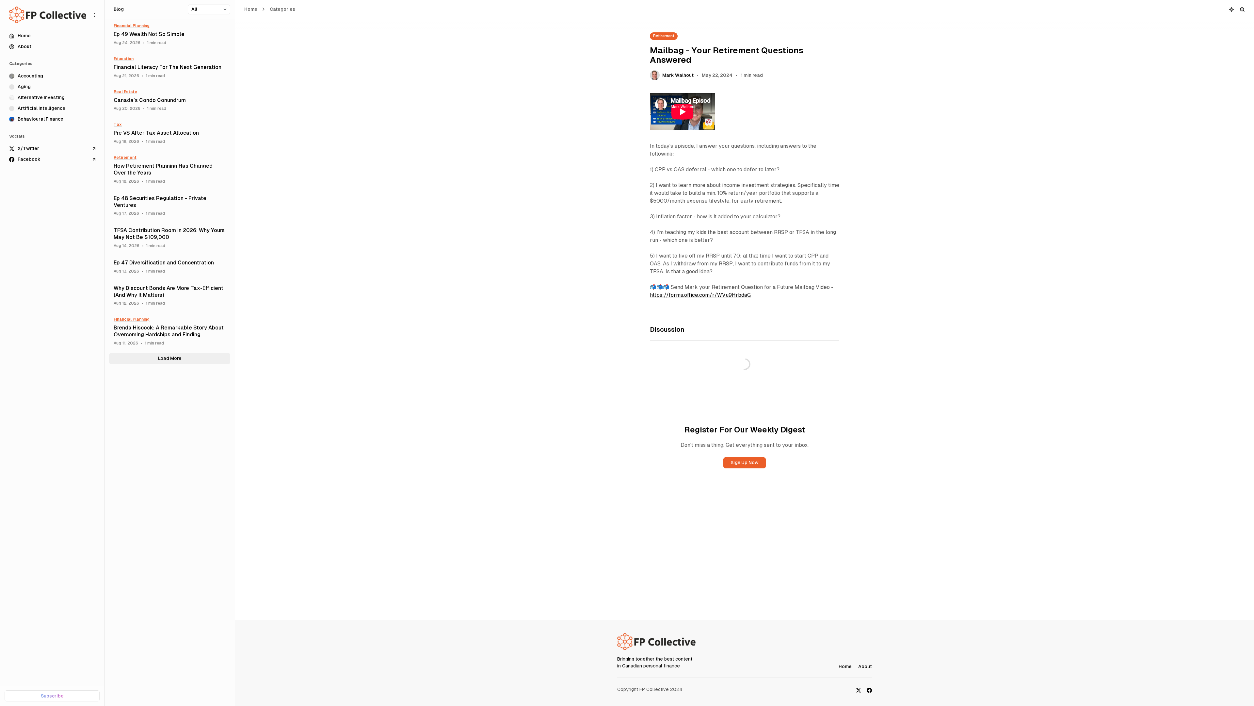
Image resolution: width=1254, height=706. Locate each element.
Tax (118, 124)
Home (250, 9)
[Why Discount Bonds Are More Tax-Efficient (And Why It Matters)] (169, 295)
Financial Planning (132, 26)
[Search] (1242, 9)
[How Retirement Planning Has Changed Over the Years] (169, 169)
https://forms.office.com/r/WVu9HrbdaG (700, 295)
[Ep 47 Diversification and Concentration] (169, 267)
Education (124, 59)
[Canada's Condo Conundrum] (169, 100)
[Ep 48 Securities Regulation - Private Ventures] (169, 205)
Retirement (663, 36)
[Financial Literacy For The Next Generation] (169, 67)
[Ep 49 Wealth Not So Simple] (169, 34)
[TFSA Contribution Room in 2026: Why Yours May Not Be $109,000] (169, 237)
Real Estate (125, 92)
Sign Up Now (745, 462)
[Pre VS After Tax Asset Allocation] (169, 133)
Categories (282, 9)
